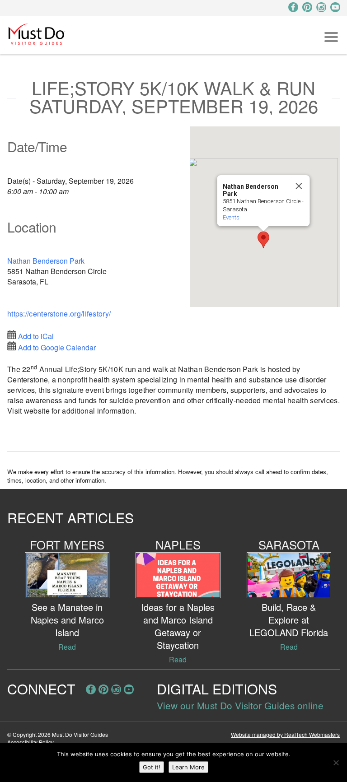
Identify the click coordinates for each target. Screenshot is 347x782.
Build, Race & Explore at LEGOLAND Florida (288, 619)
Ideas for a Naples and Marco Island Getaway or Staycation (178, 626)
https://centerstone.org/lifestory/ (59, 313)
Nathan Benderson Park (45, 261)
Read (67, 647)
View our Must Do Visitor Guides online (240, 705)
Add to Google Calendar (57, 347)
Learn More (188, 767)
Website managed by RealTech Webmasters (285, 734)
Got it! (151, 767)
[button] (263, 239)
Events (231, 217)
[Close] (299, 186)
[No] (335, 762)
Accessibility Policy (30, 742)
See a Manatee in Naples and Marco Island (67, 619)
